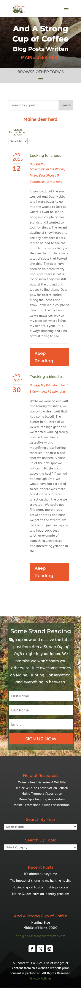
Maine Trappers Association (41, 794)
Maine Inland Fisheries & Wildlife (42, 782)
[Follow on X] (40, 948)
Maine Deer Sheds (42, 175)
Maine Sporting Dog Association (42, 799)
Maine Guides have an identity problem (40, 894)
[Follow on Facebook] (32, 948)
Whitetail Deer (56, 385)
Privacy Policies (40, 978)
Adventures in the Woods (47, 169)
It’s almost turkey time (40, 874)
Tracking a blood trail (48, 377)
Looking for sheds (45, 156)
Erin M (38, 164)
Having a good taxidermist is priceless (40, 887)
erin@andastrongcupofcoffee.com (40, 936)
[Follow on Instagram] (49, 948)
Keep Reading (44, 357)
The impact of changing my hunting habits (40, 881)
